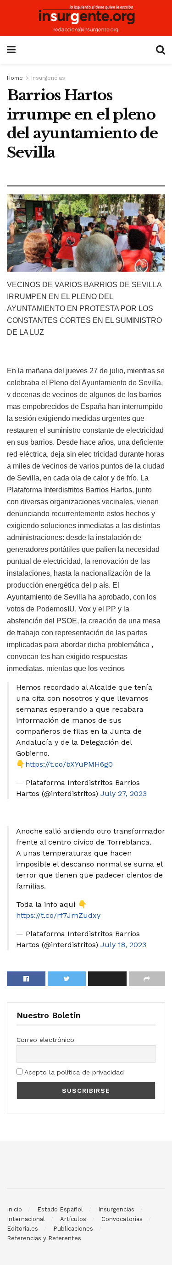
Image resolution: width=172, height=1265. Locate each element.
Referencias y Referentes (44, 1238)
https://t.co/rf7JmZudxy (58, 915)
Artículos (73, 1219)
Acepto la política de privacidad (73, 1072)
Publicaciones (73, 1228)
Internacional (26, 1219)
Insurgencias (48, 78)
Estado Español (60, 1209)
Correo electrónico (45, 1039)
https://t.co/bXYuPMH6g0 (69, 764)
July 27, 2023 (123, 793)
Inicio (14, 1209)
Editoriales (22, 1228)
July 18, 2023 (123, 944)
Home (15, 78)
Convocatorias (122, 1219)
